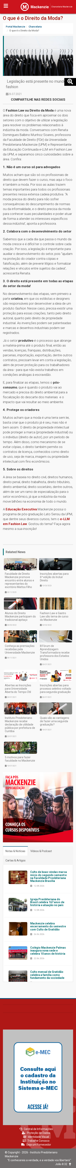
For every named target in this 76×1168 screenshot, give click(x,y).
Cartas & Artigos (15, 860)
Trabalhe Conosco (38, 1140)
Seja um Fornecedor (38, 1144)
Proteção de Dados (38, 1132)
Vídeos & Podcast (41, 851)
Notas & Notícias (15, 851)
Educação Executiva (21, 509)
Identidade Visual (38, 1136)
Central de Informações (38, 1129)
